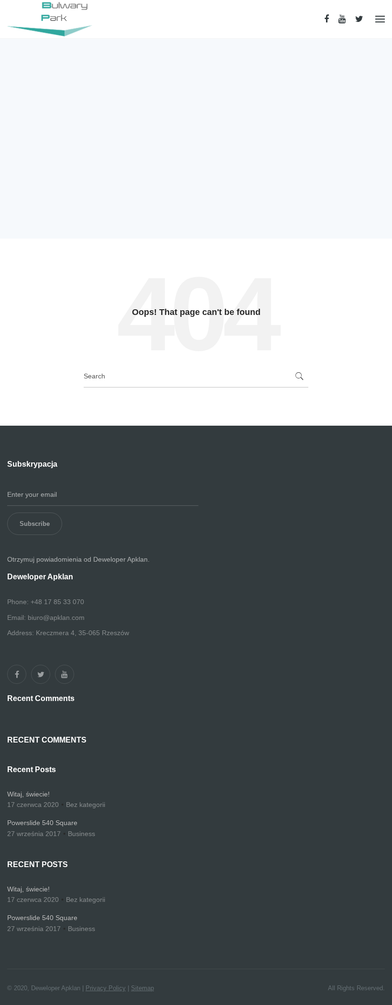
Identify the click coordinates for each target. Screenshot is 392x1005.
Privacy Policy (106, 988)
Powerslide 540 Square (42, 823)
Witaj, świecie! (28, 794)
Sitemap (142, 988)
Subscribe (35, 523)
